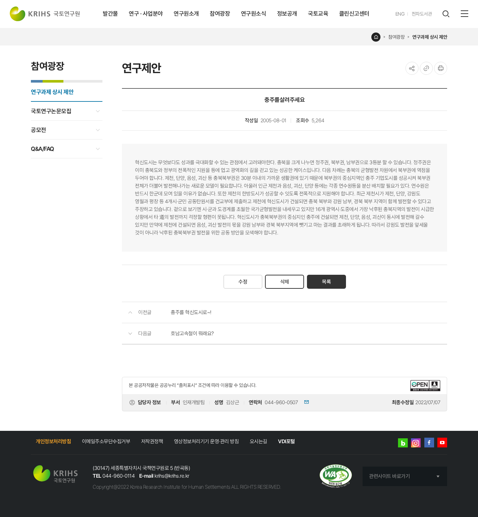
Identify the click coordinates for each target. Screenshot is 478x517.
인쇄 (440, 68)
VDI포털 (286, 441)
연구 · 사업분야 (146, 13)
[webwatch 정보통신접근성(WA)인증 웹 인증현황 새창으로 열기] (336, 476)
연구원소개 (186, 13)
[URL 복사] (426, 68)
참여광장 (220, 13)
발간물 (110, 13)
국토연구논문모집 (51, 111)
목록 (326, 282)
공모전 (38, 129)
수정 (242, 282)
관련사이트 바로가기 (389, 476)
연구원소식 (253, 13)
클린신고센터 (354, 13)
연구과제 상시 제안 (429, 37)
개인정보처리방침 (53, 441)
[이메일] (304, 402)
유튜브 (442, 442)
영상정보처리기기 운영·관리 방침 (206, 441)
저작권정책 (152, 441)
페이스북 (429, 442)
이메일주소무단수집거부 (106, 441)
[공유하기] (411, 68)
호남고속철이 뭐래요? (192, 333)
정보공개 (287, 13)
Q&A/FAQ (42, 148)
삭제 (284, 282)
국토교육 (318, 13)
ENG (400, 14)
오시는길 (258, 441)
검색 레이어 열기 (446, 14)
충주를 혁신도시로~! (191, 312)
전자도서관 (422, 14)
